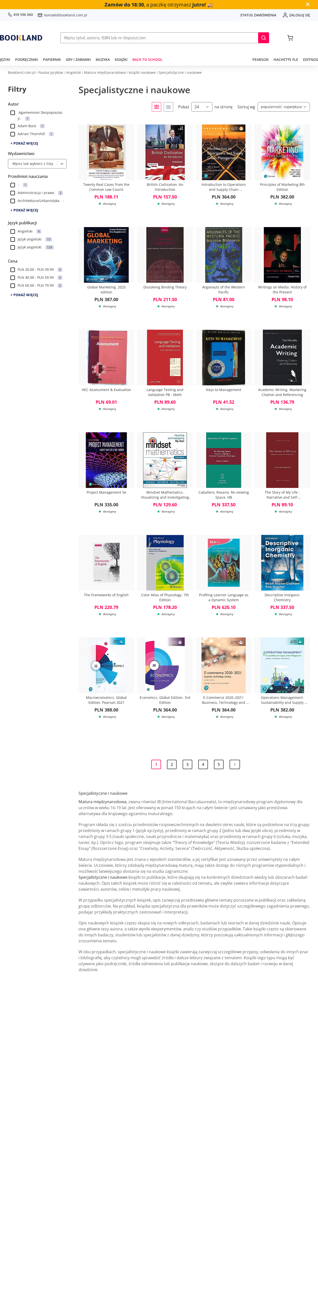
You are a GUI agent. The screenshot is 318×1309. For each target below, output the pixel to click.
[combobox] (11, 164)
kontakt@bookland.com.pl (65, 15)
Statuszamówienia (258, 15)
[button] (263, 37)
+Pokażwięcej (24, 143)
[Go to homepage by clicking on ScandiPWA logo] (21, 37)
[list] (168, 107)
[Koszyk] (290, 38)
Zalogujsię (299, 15)
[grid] (156, 107)
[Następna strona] (235, 764)
